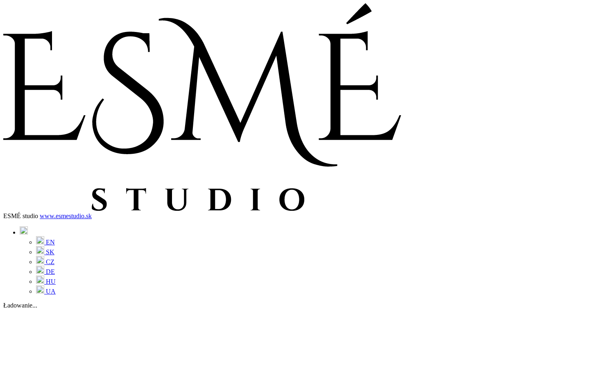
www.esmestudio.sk (66, 215)
